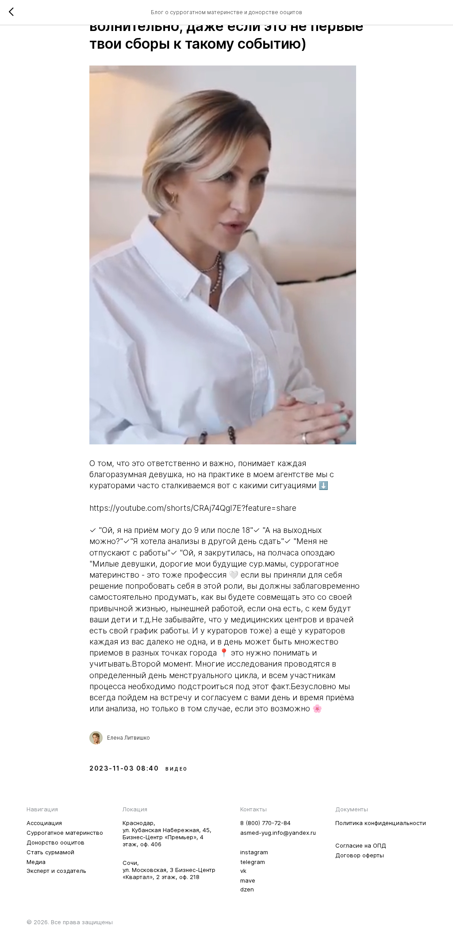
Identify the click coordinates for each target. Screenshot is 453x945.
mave (247, 880)
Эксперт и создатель (56, 870)
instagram (254, 852)
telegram (252, 861)
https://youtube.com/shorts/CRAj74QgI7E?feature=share (192, 508)
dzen (247, 889)
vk (243, 870)
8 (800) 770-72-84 (265, 822)
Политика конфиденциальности (380, 822)
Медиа (36, 861)
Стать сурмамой (50, 852)
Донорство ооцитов (55, 842)
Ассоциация (44, 822)
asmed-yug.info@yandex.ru (278, 832)
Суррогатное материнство (65, 832)
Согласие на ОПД (360, 845)
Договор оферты (359, 855)
